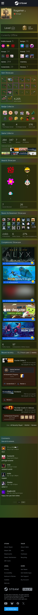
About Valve (25, 547)
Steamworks (8, 554)
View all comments (7, 441)
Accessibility (8, 573)
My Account (25, 580)
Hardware (24, 554)
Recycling (24, 557)
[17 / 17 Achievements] (19, 280)
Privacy (6, 569)
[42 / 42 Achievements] (18, 261)
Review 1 (23, 383)
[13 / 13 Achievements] (18, 299)
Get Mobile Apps (11, 609)
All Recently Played (16, 425)
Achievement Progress (11, 374)
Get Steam (24, 569)
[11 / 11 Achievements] (19, 318)
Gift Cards (7, 561)
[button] (9, 28)
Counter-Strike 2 (20, 360)
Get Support (25, 576)
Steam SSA (7, 550)
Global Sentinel (15, 369)
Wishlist (26, 425)
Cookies (6, 580)
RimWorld (17, 392)
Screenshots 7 (11, 383)
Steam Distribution (10, 557)
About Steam (8, 547)
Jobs (22, 550)
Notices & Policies (10, 576)
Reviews (34, 425)
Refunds (7, 583)
